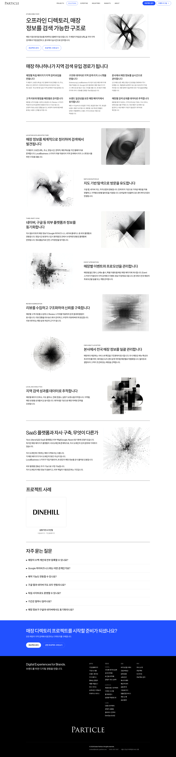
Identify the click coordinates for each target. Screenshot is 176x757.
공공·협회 (124, 700)
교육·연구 (124, 677)
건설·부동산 (124, 671)
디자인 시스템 (109, 691)
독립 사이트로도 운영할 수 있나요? (44, 593)
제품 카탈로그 (93, 684)
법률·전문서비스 (126, 694)
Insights (107, 3)
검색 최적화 (108, 673)
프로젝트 (139, 671)
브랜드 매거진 (93, 674)
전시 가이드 (93, 687)
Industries (96, 3)
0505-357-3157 (114, 749)
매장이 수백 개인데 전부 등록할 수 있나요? (48, 560)
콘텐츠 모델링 (109, 709)
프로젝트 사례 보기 (52, 48)
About (117, 3)
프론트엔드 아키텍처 (111, 688)
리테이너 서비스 (94, 694)
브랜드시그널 (162, 3)
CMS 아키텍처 (109, 706)
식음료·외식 (124, 690)
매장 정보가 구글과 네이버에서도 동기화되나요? (51, 609)
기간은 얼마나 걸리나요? (40, 601)
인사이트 (139, 674)
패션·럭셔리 (124, 684)
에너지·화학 (124, 680)
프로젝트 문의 (149, 3)
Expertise (84, 3)
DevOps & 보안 (110, 716)
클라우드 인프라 (110, 712)
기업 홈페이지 (93, 667)
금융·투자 (124, 687)
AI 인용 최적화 (109, 676)
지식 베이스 (93, 677)
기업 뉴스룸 (93, 671)
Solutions (72, 3)
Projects (60, 3)
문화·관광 (124, 674)
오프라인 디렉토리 (95, 690)
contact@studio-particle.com (98, 749)
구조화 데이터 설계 (111, 670)
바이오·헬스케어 (126, 667)
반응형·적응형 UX (110, 698)
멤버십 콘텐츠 (93, 680)
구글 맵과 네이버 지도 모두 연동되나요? (47, 584)
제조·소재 (124, 697)
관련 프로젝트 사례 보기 (53, 645)
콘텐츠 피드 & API (110, 680)
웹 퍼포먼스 (108, 694)
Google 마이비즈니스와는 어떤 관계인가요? (49, 568)
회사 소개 (140, 667)
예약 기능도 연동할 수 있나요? (42, 576)
